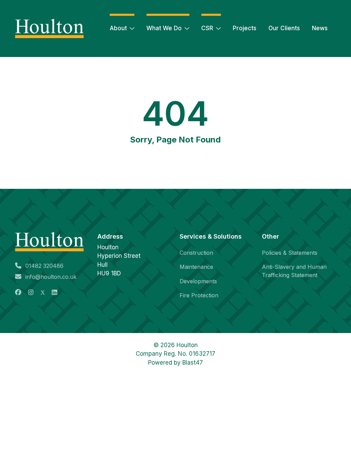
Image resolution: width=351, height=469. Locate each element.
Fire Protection (199, 295)
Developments (198, 281)
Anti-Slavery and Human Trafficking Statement (294, 270)
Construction (196, 252)
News (320, 28)
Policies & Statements (289, 252)
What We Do (164, 28)
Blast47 (192, 362)
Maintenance (196, 266)
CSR (207, 28)
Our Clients (284, 28)
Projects (244, 28)
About (118, 28)
